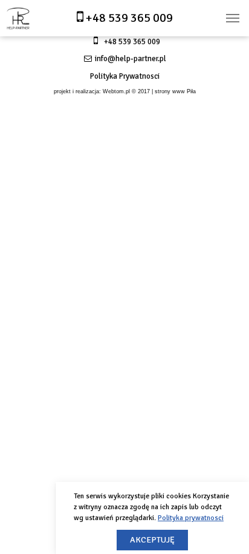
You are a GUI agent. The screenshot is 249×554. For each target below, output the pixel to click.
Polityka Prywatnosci (125, 76)
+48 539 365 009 (128, 17)
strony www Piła (175, 91)
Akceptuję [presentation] (152, 540)
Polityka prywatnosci (191, 518)
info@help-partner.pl (129, 59)
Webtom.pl (116, 91)
